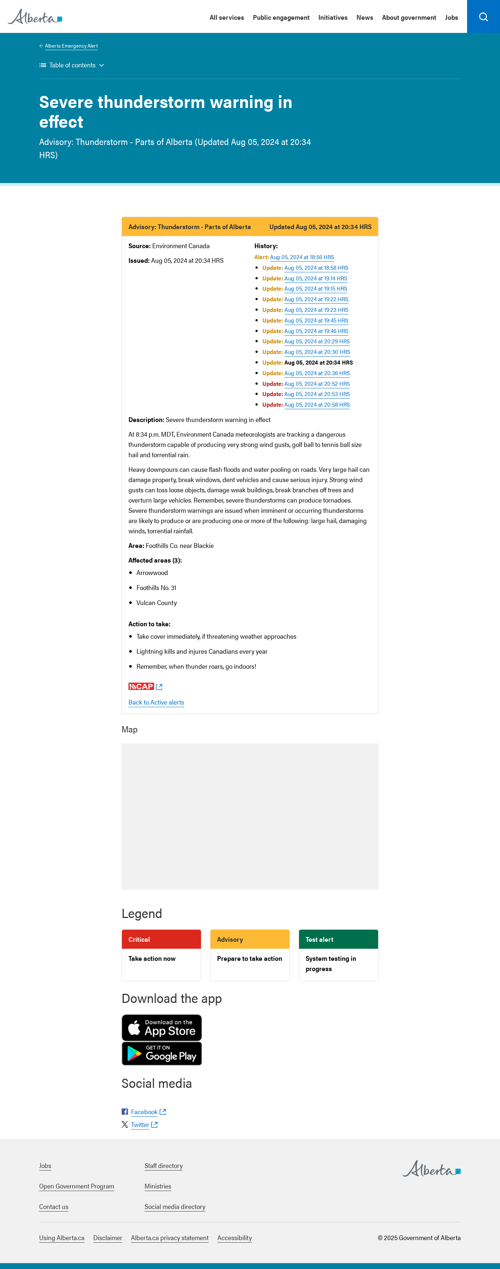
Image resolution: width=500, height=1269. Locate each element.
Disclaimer (107, 1237)
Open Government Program (76, 1185)
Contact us (53, 1206)
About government (409, 17)
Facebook (144, 1111)
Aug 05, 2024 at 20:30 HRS (317, 351)
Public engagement (281, 17)
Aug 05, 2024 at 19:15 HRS (315, 288)
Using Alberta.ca (62, 1237)
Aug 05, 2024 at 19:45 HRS (316, 320)
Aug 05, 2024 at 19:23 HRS (316, 309)
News (365, 17)
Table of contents (72, 64)
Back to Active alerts (156, 701)
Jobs (451, 17)
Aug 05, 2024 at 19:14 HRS (315, 278)
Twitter (140, 1124)
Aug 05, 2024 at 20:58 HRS (317, 404)
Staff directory (164, 1165)
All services (227, 17)
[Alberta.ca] (35, 16)
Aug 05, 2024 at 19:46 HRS (316, 330)
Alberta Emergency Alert (71, 45)
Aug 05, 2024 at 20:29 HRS (317, 341)
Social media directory (175, 1206)
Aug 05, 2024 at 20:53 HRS (317, 393)
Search (483, 32)
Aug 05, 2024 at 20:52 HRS (317, 383)
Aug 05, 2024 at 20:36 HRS (317, 373)
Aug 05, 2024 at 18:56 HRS (302, 257)
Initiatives (333, 17)
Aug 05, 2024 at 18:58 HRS (316, 267)
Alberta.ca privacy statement (170, 1237)
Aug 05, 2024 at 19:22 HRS (316, 299)
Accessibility (234, 1237)
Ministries (158, 1185)
